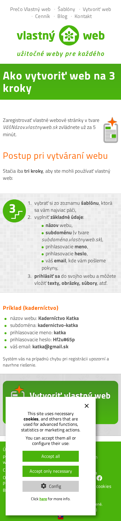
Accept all (50, 456)
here (43, 499)
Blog (62, 16)
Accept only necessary (51, 471)
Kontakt (83, 16)
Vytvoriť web (97, 9)
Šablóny (66, 9)
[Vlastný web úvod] (60, 43)
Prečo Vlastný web (30, 9)
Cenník (42, 16)
